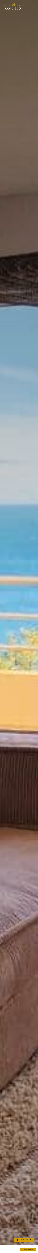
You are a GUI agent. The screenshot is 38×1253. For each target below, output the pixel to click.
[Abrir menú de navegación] (34, 6)
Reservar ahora (28, 1249)
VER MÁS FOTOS (25, 1240)
